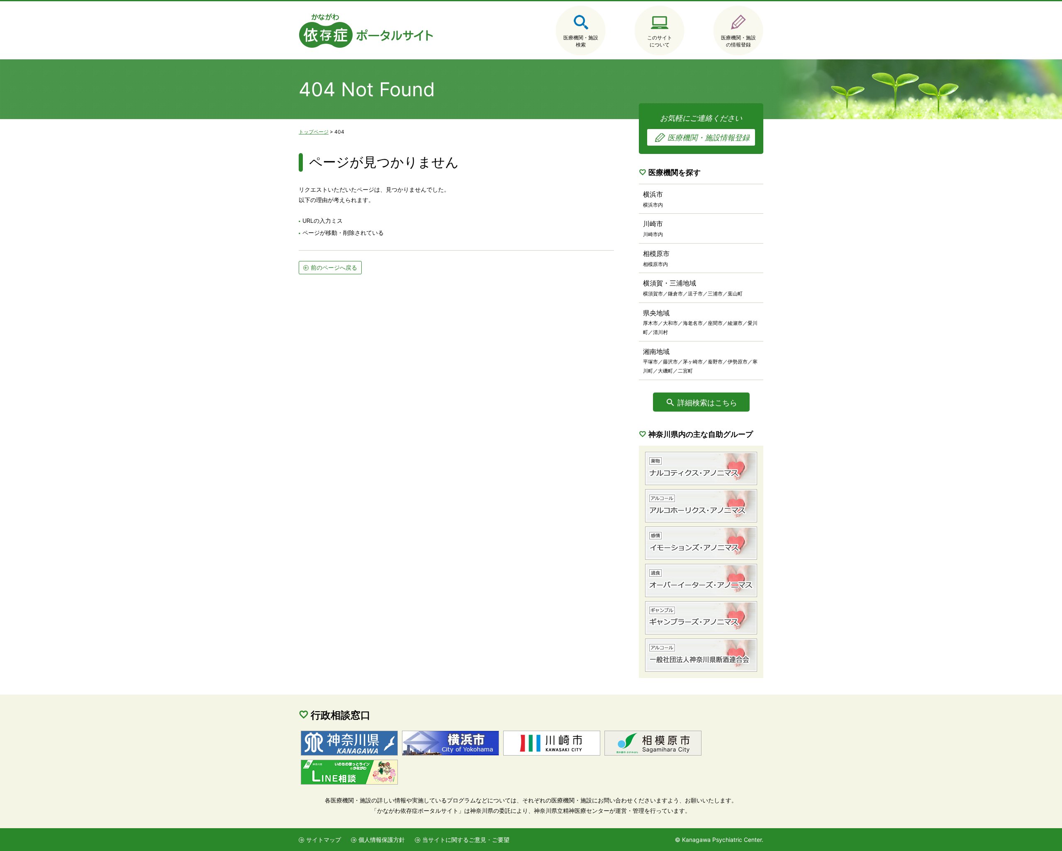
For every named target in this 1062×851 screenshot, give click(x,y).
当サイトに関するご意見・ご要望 (465, 839)
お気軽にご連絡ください (705, 128)
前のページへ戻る (334, 267)
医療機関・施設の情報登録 (738, 41)
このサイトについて (659, 41)
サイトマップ (323, 839)
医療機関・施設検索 (580, 41)
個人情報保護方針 (381, 839)
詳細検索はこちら (707, 402)
